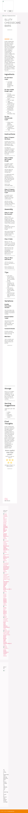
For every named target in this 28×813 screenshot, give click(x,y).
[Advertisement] (10, 34)
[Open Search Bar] (5, 11)
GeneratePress (11, 811)
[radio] (7, 460)
